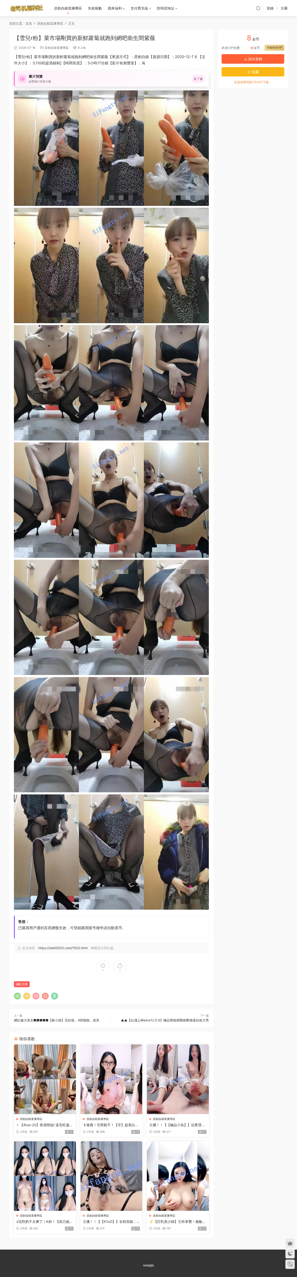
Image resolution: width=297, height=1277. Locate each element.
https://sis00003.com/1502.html (62, 948)
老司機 (26, 8)
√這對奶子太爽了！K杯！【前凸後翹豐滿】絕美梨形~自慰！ (44, 1221)
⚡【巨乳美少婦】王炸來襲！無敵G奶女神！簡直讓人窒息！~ (177, 1221)
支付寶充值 (139, 8)
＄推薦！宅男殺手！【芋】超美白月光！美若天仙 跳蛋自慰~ (111, 1125)
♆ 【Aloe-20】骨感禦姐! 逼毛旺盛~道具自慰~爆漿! (44, 1125)
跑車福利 (115, 8)
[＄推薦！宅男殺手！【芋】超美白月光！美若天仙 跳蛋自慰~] (111, 1079)
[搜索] (258, 8)
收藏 (255, 72)
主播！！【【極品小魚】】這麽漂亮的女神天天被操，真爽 (177, 1125)
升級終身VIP (274, 47)
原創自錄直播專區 (68, 8)
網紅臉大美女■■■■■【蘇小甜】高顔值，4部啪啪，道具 (56, 1020)
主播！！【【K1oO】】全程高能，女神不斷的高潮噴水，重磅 (110, 1221)
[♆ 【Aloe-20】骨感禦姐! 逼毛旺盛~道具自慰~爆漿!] (45, 1079)
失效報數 (95, 8)
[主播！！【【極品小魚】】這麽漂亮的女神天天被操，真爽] (178, 1079)
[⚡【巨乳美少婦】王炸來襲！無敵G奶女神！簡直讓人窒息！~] (178, 1176)
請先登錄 (254, 59)
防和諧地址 (165, 8)
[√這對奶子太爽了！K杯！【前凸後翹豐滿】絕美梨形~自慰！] (45, 1176)
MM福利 (148, 1265)
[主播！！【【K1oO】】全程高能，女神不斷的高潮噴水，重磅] (111, 1176)
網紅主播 (21, 984)
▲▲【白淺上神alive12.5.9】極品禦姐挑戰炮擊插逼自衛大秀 (165, 1020)
